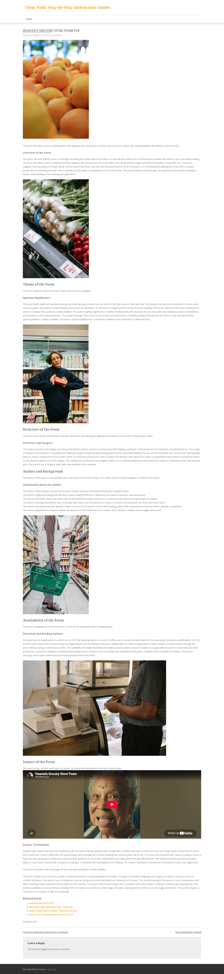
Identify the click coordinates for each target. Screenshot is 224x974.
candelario (57, 35)
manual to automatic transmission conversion (45, 932)
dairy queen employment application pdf (53, 910)
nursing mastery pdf (41, 903)
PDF (35, 921)
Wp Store (52, 969)
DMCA (29, 19)
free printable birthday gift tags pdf (51, 907)
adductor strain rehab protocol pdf (51, 914)
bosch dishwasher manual (188, 932)
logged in (45, 949)
